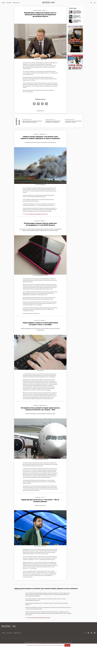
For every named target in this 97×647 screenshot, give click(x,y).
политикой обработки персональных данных (47, 645)
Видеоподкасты (16, 2)
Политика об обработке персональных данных (63, 642)
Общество (42, 220)
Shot (42, 465)
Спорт (42, 497)
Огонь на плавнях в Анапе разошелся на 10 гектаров (37, 214)
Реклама (3, 2)
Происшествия (42, 134)
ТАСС (41, 376)
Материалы (9, 2)
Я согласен (67, 645)
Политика (44, 10)
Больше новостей (40, 110)
